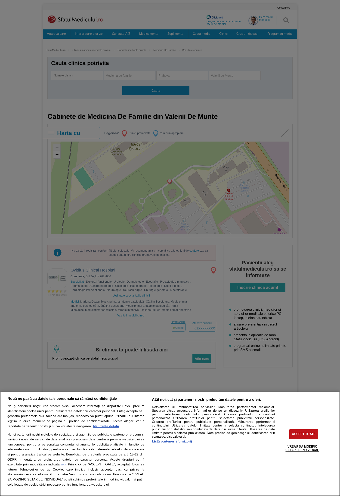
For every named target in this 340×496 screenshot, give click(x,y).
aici (63, 464)
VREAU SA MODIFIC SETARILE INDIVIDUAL (302, 448)
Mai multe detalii (106, 426)
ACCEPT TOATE (303, 434)
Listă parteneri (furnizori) (172, 441)
